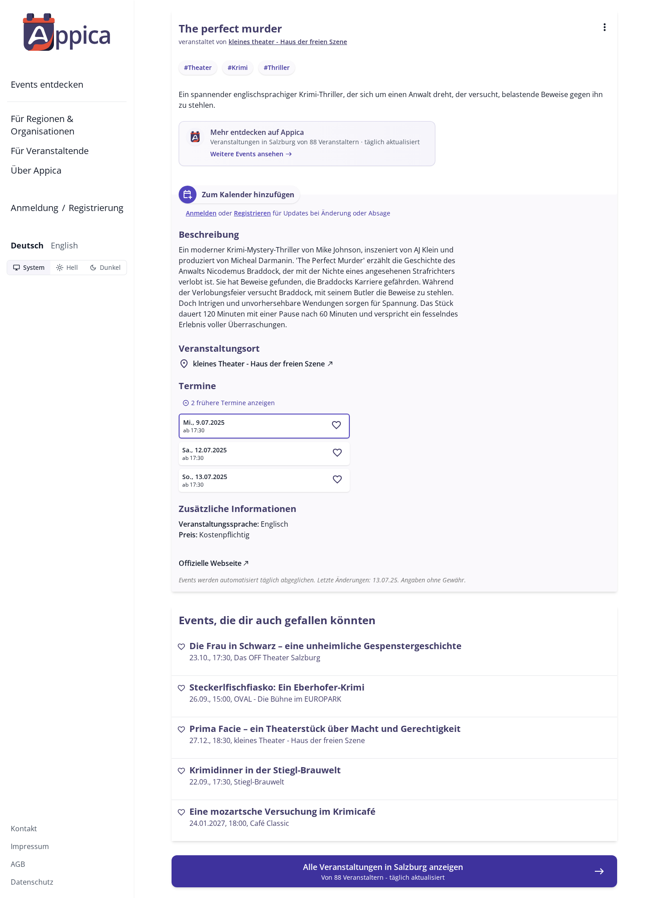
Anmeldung (34, 208)
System (28, 267)
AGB (18, 864)
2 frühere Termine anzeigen (228, 402)
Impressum (30, 846)
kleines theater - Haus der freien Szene (288, 41)
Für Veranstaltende (50, 151)
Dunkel (105, 267)
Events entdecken (47, 84)
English (64, 245)
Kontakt (24, 828)
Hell (67, 267)
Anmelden (201, 213)
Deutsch (27, 245)
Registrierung (96, 208)
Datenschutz (32, 882)
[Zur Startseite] (67, 32)
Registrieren (252, 213)
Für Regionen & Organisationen (42, 125)
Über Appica (36, 170)
